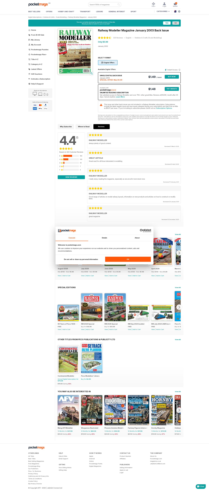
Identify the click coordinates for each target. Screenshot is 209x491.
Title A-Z (34, 59)
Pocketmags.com (156, 459)
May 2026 (132, 269)
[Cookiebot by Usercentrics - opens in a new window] (141, 230)
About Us (153, 456)
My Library (35, 40)
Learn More (120, 97)
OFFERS (49, 12)
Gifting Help (63, 470)
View (59, 276)
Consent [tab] (72, 238)
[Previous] (59, 307)
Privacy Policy (33, 473)
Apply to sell (124, 470)
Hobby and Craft (66, 12)
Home (33, 30)
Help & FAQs (63, 456)
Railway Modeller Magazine (77, 17)
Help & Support (37, 84)
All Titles (31, 456)
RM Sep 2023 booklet (136, 324)
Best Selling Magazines (36, 461)
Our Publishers (33, 468)
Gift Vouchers (36, 74)
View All (178, 234)
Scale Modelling (61, 17)
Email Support (63, 459)
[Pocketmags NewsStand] (39, 4)
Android (92, 459)
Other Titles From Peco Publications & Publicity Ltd (86, 339)
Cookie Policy (33, 481)
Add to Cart (66, 276)
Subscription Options (164, 108)
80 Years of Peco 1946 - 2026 (68, 324)
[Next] (179, 253)
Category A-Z (36, 64)
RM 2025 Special (111, 324)
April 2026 (155, 269)
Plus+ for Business (34, 471)
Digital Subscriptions (34, 17)
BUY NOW (172, 77)
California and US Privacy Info (38, 476)
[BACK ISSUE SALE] (68, 265)
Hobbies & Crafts (48, 17)
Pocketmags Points (95, 464)
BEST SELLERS (34, 12)
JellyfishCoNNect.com (157, 464)
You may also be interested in (74, 391)
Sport (133, 12)
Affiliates (123, 459)
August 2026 (63, 269)
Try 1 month (171, 89)
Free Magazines (33, 464)
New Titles (31, 459)
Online (91, 461)
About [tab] (137, 238)
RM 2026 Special (87, 324)
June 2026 (108, 269)
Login (121, 472)
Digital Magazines (95, 466)
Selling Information (126, 467)
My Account (36, 45)
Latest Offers (36, 69)
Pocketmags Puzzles (39, 50)
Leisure (99, 12)
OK (128, 259)
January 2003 (92, 17)
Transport (85, 12)
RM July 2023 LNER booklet (161, 324)
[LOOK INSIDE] (75, 74)
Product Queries (125, 456)
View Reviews (71, 177)
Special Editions (67, 287)
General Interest (117, 12)
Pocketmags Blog (34, 466)
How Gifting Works (65, 467)
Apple (91, 456)
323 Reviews (118, 38)
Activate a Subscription (40, 79)
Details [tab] (104, 238)
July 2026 (85, 269)
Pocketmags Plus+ (38, 54)
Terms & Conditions (35, 478)
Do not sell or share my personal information (81, 259)
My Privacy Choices (35, 483)
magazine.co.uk (155, 461)
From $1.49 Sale (37, 35)
